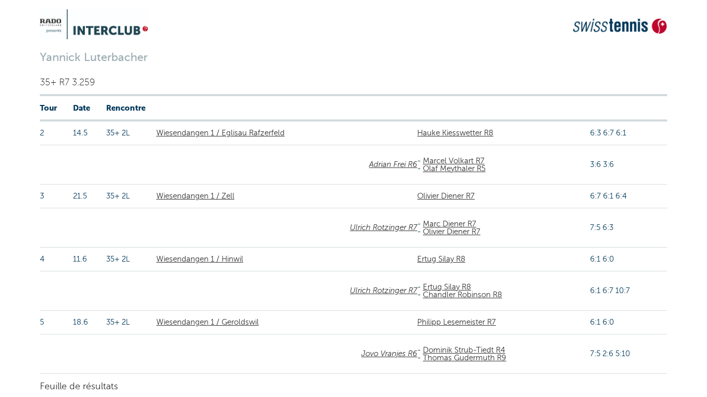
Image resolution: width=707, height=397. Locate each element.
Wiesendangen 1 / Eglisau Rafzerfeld (220, 133)
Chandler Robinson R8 (462, 295)
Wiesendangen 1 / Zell (195, 196)
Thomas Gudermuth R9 (464, 358)
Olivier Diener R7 (446, 196)
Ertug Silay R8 (441, 259)
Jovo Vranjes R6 (389, 353)
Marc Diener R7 (449, 224)
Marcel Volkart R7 (453, 161)
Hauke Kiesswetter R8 (455, 133)
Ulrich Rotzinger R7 (383, 227)
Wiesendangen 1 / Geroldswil (207, 322)
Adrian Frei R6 (393, 164)
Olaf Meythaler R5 (454, 168)
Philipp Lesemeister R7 (456, 322)
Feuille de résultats (79, 386)
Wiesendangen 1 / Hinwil (199, 259)
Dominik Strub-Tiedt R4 (464, 350)
